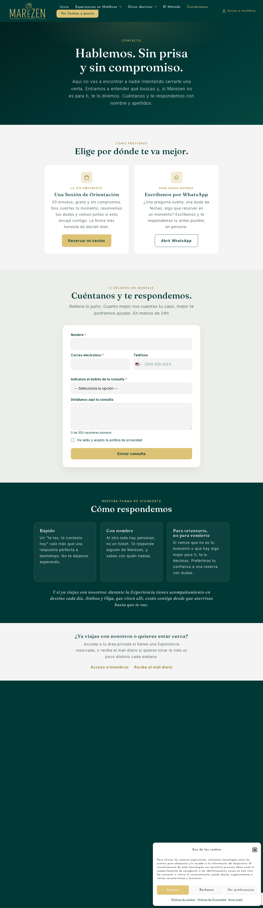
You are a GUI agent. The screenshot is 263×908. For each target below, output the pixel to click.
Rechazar (207, 890)
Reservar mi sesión (86, 241)
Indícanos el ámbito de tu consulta (99, 379)
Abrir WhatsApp (176, 241)
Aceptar (173, 890)
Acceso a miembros (110, 667)
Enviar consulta (131, 454)
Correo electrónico (87, 355)
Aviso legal (235, 900)
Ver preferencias (241, 890)
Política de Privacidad (212, 900)
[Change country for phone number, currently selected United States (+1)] (138, 364)
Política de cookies (183, 900)
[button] (255, 850)
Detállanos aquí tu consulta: (92, 400)
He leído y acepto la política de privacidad (109, 440)
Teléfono (141, 355)
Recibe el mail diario (153, 667)
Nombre (78, 335)
